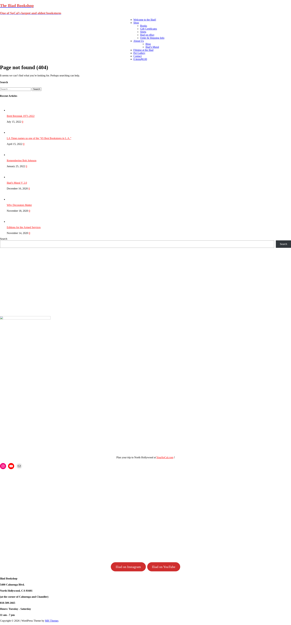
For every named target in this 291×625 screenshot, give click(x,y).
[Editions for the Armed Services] (13, 221)
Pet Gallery (139, 53)
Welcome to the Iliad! (144, 19)
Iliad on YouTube (163, 567)
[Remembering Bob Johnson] (13, 154)
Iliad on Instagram (128, 567)
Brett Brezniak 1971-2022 (21, 116)
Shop (136, 22)
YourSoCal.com (164, 457)
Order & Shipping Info (152, 37)
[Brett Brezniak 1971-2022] (13, 110)
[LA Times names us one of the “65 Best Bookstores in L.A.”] (13, 132)
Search (3, 238)
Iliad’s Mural (152, 47)
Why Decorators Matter (19, 205)
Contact (137, 56)
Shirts (143, 31)
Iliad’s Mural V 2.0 (17, 182)
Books (143, 25)
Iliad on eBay (147, 34)
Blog (148, 44)
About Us (138, 40)
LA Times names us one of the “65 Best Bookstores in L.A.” (39, 138)
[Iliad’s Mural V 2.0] (13, 177)
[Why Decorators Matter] (13, 199)
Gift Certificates (148, 28)
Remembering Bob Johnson (21, 160)
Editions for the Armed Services (24, 227)
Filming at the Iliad (143, 50)
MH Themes (51, 620)
